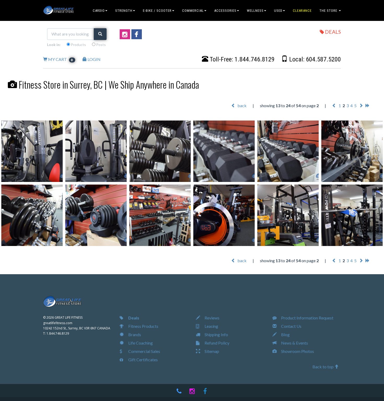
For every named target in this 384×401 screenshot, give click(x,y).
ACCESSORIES (225, 11)
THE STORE (328, 11)
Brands (134, 334)
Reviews (211, 317)
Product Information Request (306, 317)
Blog (285, 334)
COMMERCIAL (193, 11)
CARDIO (99, 11)
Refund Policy (216, 342)
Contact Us (290, 326)
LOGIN (94, 59)
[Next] (361, 105)
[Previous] (334, 105)
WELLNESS (255, 11)
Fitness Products (142, 326)
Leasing (211, 326)
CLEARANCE (302, 11)
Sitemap (211, 351)
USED (278, 11)
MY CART (60, 59)
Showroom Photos (297, 351)
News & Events (294, 342)
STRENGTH (123, 11)
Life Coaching (140, 342)
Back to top (323, 366)
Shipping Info (216, 334)
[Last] (367, 105)
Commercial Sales (143, 351)
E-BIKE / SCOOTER (157, 11)
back (242, 105)
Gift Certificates (142, 359)
